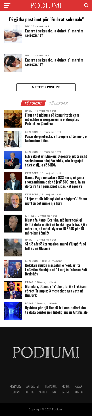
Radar (78, 386)
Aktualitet (33, 386)
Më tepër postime (46, 87)
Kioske (65, 386)
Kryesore (15, 386)
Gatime (65, 392)
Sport (43, 392)
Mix (54, 392)
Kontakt (80, 392)
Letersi (16, 392)
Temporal (50, 386)
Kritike (30, 392)
